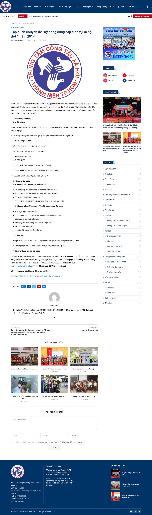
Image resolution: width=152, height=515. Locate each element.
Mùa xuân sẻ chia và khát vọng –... (84, 369)
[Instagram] (135, 511)
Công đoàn (124, 293)
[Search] (151, 7)
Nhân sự (37, 7)
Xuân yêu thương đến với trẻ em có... (24, 369)
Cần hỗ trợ (124, 241)
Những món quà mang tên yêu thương (46, 16)
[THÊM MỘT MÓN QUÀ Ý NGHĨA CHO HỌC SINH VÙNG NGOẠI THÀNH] (24, 384)
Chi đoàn (124, 288)
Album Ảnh (124, 184)
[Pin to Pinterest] (39, 286)
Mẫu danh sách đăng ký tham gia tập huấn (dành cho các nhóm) (35, 276)
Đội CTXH (121, 7)
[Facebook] (131, 16)
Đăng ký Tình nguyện (143, 16)
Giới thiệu (49, 7)
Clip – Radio (123, 179)
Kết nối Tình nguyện (83, 7)
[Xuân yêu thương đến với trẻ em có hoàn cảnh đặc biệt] (24, 356)
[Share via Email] (44, 286)
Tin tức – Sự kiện (64, 7)
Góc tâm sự (123, 210)
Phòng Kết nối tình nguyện (124, 226)
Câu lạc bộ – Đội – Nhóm (124, 262)
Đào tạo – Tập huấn (124, 246)
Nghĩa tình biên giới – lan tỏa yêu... (54, 369)
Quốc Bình (19, 40)
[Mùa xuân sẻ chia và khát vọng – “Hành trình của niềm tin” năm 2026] (84, 356)
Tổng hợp (123, 303)
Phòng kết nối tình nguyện (123, 257)
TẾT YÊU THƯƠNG (123, 277)
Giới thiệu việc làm (124, 251)
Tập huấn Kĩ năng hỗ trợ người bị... (84, 396)
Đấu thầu (123, 190)
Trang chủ (27, 7)
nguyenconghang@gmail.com (22, 266)
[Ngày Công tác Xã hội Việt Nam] (54, 384)
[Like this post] (24, 286)
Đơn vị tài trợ (123, 200)
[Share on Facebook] (29, 286)
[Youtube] (129, 16)
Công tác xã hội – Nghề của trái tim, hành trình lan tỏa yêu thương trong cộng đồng (120, 126)
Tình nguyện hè (123, 298)
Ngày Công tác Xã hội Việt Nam (54, 396)
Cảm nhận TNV (123, 169)
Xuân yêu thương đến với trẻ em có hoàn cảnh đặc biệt (111, 148)
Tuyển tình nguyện (124, 272)
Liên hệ (131, 7)
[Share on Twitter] (34, 286)
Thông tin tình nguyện (124, 267)
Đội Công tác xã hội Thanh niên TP (123, 195)
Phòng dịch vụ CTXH (104, 7)
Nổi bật (123, 231)
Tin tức (123, 282)
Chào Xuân (123, 174)
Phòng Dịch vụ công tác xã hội (124, 220)
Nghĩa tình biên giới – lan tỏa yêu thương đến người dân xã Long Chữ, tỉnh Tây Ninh (132, 149)
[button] (29, 16)
